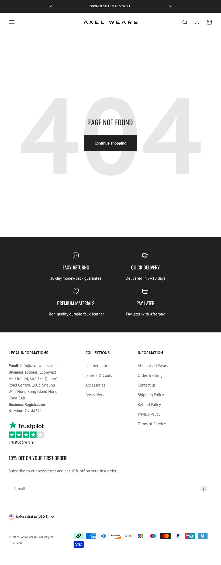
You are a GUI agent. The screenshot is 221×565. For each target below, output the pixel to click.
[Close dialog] (208, 227)
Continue (75, 330)
